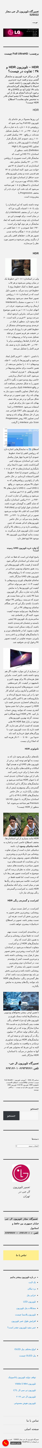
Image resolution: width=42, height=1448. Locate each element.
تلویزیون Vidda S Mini (25, 1383)
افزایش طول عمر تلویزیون (23, 1321)
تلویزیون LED (29, 1301)
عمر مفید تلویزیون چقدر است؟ (21, 1327)
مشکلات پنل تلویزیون (26, 1308)
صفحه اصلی (31, 1429)
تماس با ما (32, 1420)
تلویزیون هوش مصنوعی (25, 1403)
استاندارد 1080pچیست (26, 1082)
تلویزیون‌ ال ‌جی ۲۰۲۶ (26, 1396)
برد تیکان (32, 1288)
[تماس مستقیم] (5, 1443)
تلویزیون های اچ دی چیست (24, 1087)
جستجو (34, 1108)
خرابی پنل (31, 1295)
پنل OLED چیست (27, 1355)
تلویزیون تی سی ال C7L (24, 1390)
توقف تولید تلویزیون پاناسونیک (22, 1377)
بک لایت (32, 1282)
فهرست (34, 22)
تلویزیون (17, 1080)
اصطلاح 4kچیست (12, 1082)
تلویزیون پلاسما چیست (25, 1314)
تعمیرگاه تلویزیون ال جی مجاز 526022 (26, 1439)
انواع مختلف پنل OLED (25, 1349)
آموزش (23, 1080)
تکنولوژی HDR (34, 1085)
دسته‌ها (35, 1139)
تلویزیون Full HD (23, 1085)
